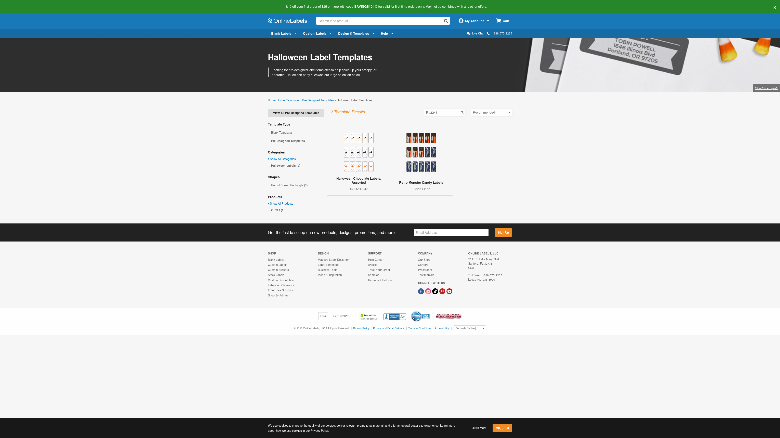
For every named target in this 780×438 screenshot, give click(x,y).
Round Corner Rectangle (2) (289, 185)
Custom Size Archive (281, 280)
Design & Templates (353, 33)
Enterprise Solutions (281, 290)
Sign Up (503, 232)
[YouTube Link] (449, 291)
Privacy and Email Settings (388, 328)
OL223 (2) (278, 210)
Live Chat (478, 33)
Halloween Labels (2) (285, 165)
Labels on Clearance (281, 285)
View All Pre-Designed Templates (296, 113)
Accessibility (442, 328)
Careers (423, 265)
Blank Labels (281, 33)
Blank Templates (281, 132)
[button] (369, 316)
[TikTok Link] (435, 291)
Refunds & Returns (380, 280)
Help (384, 33)
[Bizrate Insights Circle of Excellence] (428, 311)
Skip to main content (15, 4)
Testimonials (426, 275)
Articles (372, 265)
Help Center (376, 260)
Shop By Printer (278, 295)
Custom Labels (314, 33)
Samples (373, 275)
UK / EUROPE (339, 316)
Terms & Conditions (419, 328)
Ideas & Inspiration (330, 275)
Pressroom (425, 270)
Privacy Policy (361, 328)
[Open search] (446, 21)
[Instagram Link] (428, 291)
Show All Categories (282, 159)
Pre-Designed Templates (318, 100)
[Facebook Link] (421, 291)
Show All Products (281, 203)
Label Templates (289, 100)
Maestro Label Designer (333, 260)
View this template (766, 88)
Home (272, 100)
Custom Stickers (278, 270)
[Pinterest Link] (442, 291)
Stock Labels (276, 275)
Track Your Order (379, 270)
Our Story (424, 260)
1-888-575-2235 (501, 33)
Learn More (478, 428)
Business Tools (327, 270)
